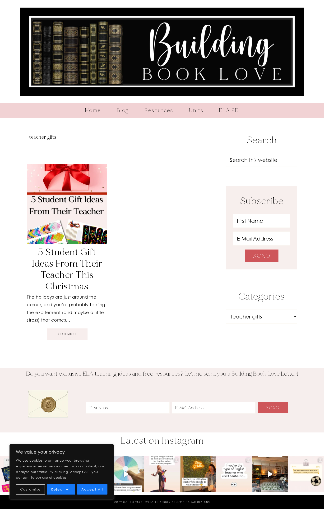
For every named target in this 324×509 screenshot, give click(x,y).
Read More (67, 334)
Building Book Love (162, 51)
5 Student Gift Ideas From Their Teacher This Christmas (67, 269)
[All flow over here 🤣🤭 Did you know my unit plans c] (198, 474)
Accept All (92, 489)
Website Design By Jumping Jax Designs (177, 502)
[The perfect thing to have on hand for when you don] (306, 474)
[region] (61, 472)
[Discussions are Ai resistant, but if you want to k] (126, 474)
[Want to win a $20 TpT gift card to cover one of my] (234, 474)
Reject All (61, 489)
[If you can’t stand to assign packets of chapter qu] (270, 474)
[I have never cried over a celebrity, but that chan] (162, 474)
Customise (30, 489)
